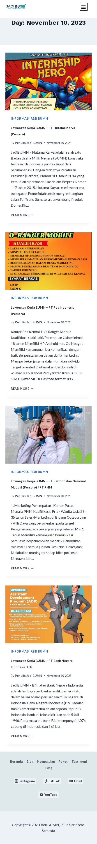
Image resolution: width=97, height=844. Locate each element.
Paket (63, 761)
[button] (84, 7)
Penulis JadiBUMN (28, 143)
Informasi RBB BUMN (29, 118)
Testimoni (79, 761)
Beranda (16, 761)
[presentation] (48, 81)
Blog (30, 761)
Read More (22, 215)
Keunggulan (46, 761)
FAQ (48, 768)
